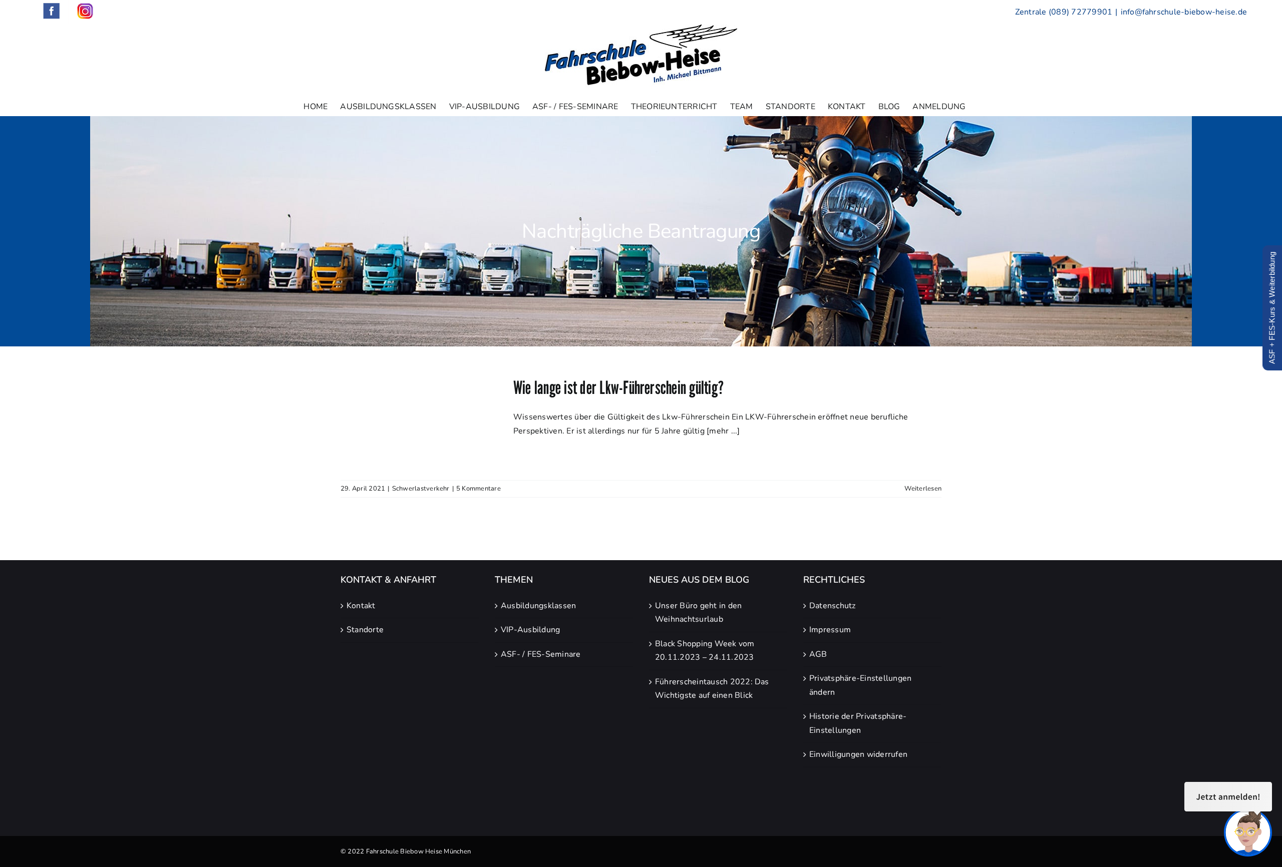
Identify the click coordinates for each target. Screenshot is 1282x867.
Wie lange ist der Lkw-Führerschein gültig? (618, 387)
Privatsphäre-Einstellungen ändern (860, 685)
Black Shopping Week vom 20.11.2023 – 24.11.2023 (705, 650)
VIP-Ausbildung (530, 629)
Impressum (830, 629)
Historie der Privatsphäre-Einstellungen (857, 723)
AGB (818, 654)
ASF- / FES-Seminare (541, 654)
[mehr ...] (723, 431)
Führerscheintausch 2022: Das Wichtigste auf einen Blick (712, 688)
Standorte (365, 629)
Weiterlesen (922, 488)
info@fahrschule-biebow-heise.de (1184, 12)
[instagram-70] (836, 796)
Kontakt (361, 605)
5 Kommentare (478, 488)
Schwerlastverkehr (421, 488)
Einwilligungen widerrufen (858, 754)
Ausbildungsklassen (538, 605)
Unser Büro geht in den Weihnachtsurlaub (698, 612)
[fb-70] (812, 796)
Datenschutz (832, 605)
